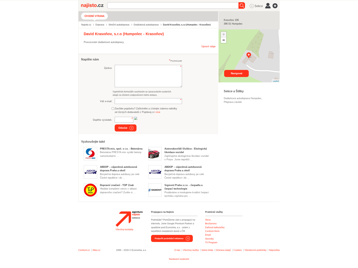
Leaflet (276, 80)
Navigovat (236, 73)
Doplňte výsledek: (102, 119)
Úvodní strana (94, 16)
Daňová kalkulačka (214, 227)
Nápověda (274, 250)
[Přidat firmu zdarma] (276, 6)
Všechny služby (191, 250)
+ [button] (223, 34)
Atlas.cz (96, 250)
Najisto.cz (94, 5)
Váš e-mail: (106, 101)
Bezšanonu (211, 223)
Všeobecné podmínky (255, 250)
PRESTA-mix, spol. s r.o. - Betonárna (121, 148)
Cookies (237, 250)
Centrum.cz (84, 250)
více (158, 112)
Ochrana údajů (223, 250)
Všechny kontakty (124, 229)
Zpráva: (108, 68)
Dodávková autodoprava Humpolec (242, 98)
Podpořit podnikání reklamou (169, 238)
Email (208, 235)
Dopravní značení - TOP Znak (117, 185)
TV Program (211, 242)
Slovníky (209, 238)
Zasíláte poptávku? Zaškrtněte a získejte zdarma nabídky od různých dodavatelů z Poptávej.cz (146, 110)
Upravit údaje (208, 46)
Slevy (208, 220)
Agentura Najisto (129, 219)
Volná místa (207, 250)
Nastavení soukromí (179, 259)
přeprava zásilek (233, 102)
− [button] (223, 40)
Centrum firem (212, 231)
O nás (177, 250)
